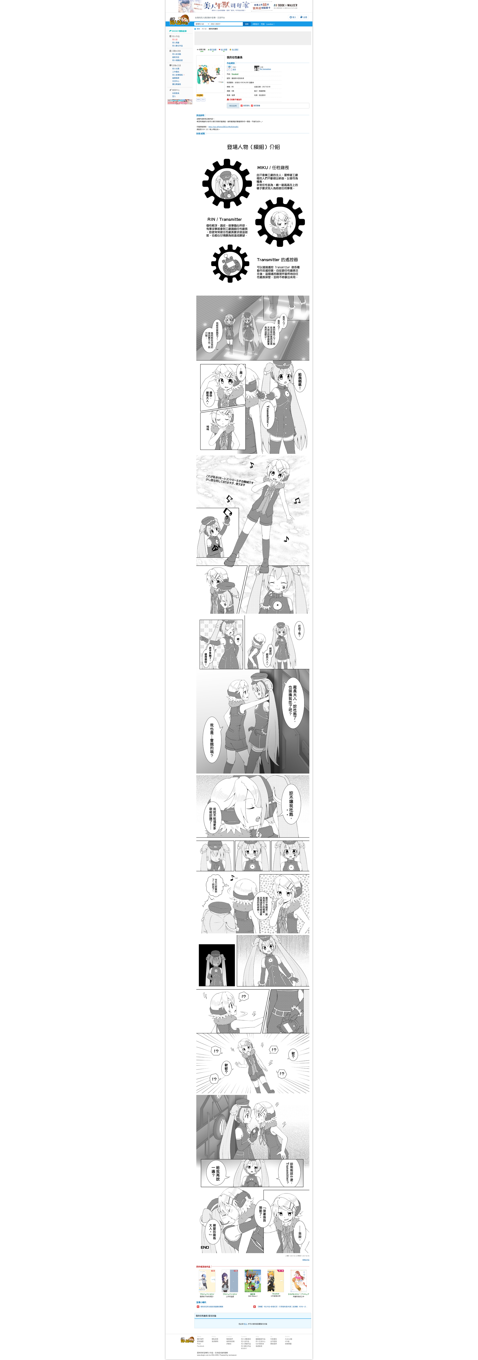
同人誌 (175, 39)
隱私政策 (215, 1339)
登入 (294, 17)
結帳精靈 (288, 1344)
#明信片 (256, 24)
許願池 (228, 1344)
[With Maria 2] (253, 1281)
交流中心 (175, 81)
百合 (203, 99)
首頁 (198, 29)
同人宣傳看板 (177, 75)
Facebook (200, 1346)
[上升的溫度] (230, 1281)
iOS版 (287, 1341)
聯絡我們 (229, 1339)
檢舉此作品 (305, 1260)
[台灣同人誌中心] (179, 19)
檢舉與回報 (230, 1341)
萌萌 (198, 99)
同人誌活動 (176, 54)
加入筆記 (235, 49)
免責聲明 (215, 1341)
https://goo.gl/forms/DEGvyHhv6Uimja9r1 (223, 127)
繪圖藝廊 (175, 78)
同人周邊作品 (246, 1344)
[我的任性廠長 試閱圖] (252, 215)
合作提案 (273, 1341)
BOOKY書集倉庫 (179, 31)
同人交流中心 (260, 1341)
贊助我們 (273, 1344)
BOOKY (244, 1348)
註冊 (305, 17)
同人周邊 (175, 43)
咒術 (263, 24)
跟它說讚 (213, 49)
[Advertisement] (253, 38)
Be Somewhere (265, 69)
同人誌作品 (245, 1341)
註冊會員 (175, 93)
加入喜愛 (224, 49)
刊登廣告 (273, 1339)
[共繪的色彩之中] (298, 1281)
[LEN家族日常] (276, 1281)
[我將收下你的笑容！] (207, 1281)
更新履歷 (200, 1341)
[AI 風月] (179, 102)
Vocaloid (235, 74)
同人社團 (175, 69)
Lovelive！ (270, 24)
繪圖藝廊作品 (260, 1339)
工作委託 (175, 72)
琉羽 (234, 69)
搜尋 (246, 24)
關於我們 (200, 1339)
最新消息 (175, 57)
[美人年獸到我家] (239, 6)
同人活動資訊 (246, 1339)
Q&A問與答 (260, 1344)
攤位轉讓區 (176, 84)
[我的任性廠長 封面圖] (210, 74)
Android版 (288, 1339)
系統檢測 (259, 1346)
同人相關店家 (177, 60)
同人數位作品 (177, 46)
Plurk (199, 1344)
